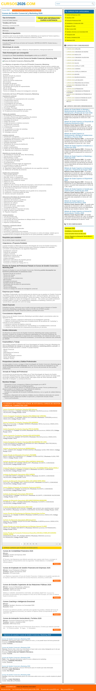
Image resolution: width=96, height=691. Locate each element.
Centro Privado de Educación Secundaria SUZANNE (19, 455)
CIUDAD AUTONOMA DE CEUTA (78, 98)
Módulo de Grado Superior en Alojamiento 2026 (78, 179)
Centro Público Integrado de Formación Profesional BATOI (22, 487)
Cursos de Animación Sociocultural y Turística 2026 (22, 618)
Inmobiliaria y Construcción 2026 (74, 23)
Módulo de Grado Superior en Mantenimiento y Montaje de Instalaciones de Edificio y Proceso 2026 (78, 135)
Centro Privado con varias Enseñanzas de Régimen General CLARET (25, 526)
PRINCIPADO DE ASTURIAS (77, 83)
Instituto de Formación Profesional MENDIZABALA (19, 448)
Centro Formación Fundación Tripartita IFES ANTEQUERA (21, 435)
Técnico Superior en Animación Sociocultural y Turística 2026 (78, 237)
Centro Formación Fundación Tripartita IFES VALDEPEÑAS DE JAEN (24, 442)
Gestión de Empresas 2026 (73, 15)
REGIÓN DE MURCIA (76, 77)
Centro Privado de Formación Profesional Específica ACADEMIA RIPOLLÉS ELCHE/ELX (30, 468)
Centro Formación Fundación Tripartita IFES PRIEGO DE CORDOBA (24, 416)
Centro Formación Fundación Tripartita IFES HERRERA (20, 422)
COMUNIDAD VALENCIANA (77, 57)
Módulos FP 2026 (70, 26)
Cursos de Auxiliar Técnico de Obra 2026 (75, 233)
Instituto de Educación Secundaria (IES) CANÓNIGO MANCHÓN (23, 461)
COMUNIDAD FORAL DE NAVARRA (76, 86)
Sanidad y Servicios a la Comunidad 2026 (77, 32)
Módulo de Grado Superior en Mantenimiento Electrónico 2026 (75, 201)
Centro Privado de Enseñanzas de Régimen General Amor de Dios (24, 513)
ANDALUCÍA (73, 54)
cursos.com (18, 4)
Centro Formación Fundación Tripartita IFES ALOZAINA (21, 429)
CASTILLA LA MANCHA (76, 71)
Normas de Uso (5, 689)
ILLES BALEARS (74, 80)
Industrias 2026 (70, 17)
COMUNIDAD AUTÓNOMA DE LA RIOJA (79, 95)
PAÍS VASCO (73, 60)
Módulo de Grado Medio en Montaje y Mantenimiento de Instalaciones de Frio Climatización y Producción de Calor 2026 (78, 111)
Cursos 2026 (6, 10)
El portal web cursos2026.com (50, 689)
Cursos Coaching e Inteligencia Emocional (19, 601)
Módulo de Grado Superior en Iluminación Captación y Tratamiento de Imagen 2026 (78, 169)
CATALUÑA (73, 49)
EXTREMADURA (74, 89)
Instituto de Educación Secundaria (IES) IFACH (18, 494)
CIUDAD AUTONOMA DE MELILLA (76, 100)
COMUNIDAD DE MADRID (77, 52)
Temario (56, 564)
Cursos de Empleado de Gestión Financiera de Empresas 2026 (26, 568)
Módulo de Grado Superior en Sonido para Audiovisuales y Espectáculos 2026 (78, 190)
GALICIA (72, 63)
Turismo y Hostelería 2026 (73, 37)
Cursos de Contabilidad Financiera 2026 (18, 551)
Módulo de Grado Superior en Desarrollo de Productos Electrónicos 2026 (78, 122)
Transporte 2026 (70, 34)
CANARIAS (73, 68)
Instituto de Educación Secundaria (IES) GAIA (17, 507)
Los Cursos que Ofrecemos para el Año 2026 (25, 689)
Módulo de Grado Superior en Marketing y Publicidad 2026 (78, 157)
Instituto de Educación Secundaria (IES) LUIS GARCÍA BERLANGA (24, 481)
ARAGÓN (72, 74)
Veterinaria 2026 (70, 40)
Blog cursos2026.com (67, 689)
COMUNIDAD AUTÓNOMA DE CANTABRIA (78, 91)
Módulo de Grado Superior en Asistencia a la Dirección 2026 (78, 146)
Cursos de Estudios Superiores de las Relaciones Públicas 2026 (27, 585)
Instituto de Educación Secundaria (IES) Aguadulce (19, 520)
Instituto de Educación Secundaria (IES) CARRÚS (19, 474)
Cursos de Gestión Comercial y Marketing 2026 (16, 639)
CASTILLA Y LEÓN (75, 66)
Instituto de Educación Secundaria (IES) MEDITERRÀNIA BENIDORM (25, 500)
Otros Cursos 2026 (71, 29)
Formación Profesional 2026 (73, 20)
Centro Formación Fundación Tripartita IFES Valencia (20, 409)
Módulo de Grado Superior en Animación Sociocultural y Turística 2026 (78, 212)
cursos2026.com (11, 686)
